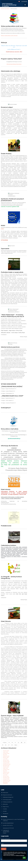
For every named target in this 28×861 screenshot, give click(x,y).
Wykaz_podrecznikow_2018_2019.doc (9, 35)
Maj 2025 (5, 771)
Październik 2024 (6, 780)
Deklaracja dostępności (8, 797)
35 (2, 745)
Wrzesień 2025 (6, 765)
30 (12, 742)
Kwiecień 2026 (6, 756)
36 (5, 745)
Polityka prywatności (7, 802)
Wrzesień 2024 (6, 781)
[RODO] (14, 217)
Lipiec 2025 (5, 768)
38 (11, 745)
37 (8, 745)
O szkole (5, 809)
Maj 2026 (5, 754)
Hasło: (2, 843)
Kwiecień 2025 (6, 772)
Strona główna (5, 8)
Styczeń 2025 (6, 776)
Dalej (15, 745)
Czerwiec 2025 (6, 769)
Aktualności (14, 8)
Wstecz (4, 742)
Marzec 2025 (6, 773)
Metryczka (5, 804)
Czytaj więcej (4, 240)
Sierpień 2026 (6, 750)
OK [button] (24, 857)
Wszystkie (5, 783)
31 (15, 742)
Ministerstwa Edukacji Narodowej (14, 64)
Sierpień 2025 (6, 767)
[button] (19, 1)
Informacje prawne (7, 799)
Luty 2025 (5, 775)
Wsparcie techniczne (7, 795)
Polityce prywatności (20, 855)
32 (18, 742)
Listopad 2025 (6, 762)
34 (24, 742)
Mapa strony (6, 806)
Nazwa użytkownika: (5, 839)
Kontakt (5, 811)
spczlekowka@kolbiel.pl (8, 823)
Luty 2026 (5, 758)
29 (9, 742)
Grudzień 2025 (6, 761)
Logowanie (24, 1)
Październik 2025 (6, 764)
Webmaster (5, 792)
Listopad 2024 (6, 779)
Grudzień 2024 (6, 777)
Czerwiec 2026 (6, 753)
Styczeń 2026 (6, 760)
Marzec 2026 (6, 757)
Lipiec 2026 (5, 752)
